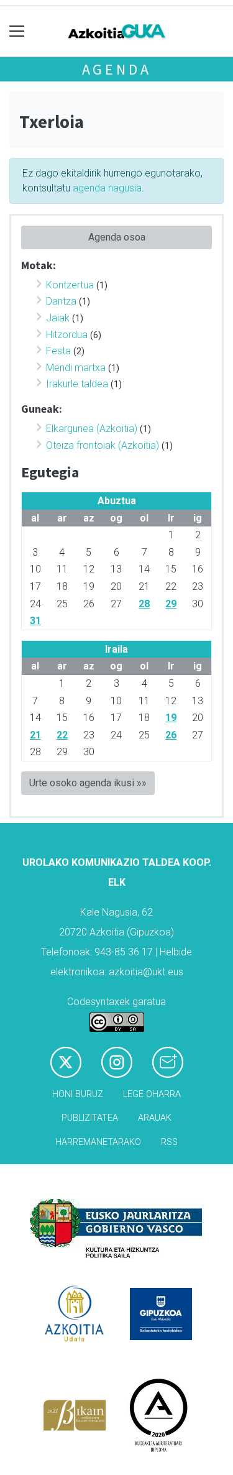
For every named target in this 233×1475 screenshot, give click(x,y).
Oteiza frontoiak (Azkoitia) (102, 445)
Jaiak (58, 318)
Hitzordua (67, 335)
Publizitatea (90, 1118)
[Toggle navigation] (17, 31)
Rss (169, 1142)
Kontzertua (70, 285)
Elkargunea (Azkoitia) (91, 428)
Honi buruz (77, 1094)
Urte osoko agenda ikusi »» (88, 783)
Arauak (154, 1118)
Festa (58, 351)
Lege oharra (152, 1094)
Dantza (61, 301)
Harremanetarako (98, 1142)
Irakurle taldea (77, 384)
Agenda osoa (116, 237)
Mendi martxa (76, 368)
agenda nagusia (107, 188)
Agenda (117, 69)
